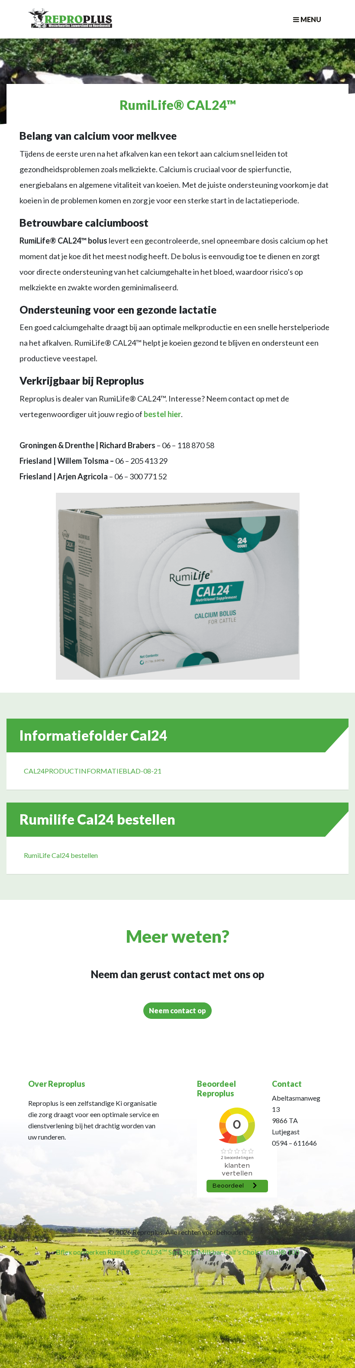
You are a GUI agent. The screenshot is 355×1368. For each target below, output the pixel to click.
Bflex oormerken (81, 1252)
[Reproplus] (70, 24)
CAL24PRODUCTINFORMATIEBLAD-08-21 (92, 771)
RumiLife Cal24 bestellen (61, 855)
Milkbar (210, 1252)
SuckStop (182, 1252)
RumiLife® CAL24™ (137, 1252)
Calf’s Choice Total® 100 (261, 1252)
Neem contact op (177, 1010)
